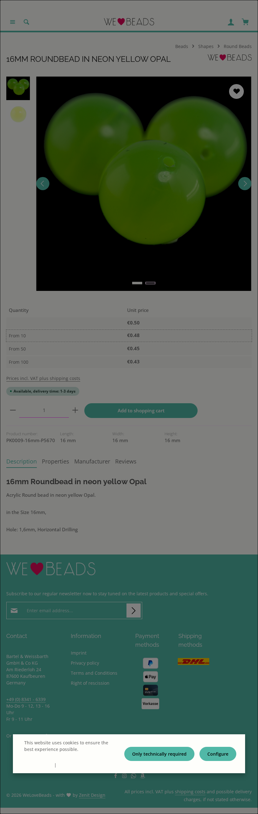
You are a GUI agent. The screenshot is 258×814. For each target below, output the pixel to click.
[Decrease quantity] (13, 410)
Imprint (79, 653)
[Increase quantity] (75, 410)
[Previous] (42, 183)
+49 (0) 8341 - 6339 (26, 699)
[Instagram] (125, 776)
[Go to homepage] (129, 22)
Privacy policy (85, 663)
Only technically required (159, 754)
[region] (129, 184)
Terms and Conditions (94, 673)
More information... (44, 756)
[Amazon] (142, 776)
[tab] (21, 461)
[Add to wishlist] (236, 91)
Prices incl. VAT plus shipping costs (43, 378)
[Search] (26, 22)
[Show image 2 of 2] (150, 283)
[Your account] (231, 22)
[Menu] (12, 22)
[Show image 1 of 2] (137, 283)
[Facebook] (116, 776)
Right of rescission (90, 683)
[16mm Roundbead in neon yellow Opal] (143, 184)
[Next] (244, 183)
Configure (217, 754)
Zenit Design (92, 795)
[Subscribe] (133, 610)
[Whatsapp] (134, 776)
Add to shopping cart (141, 410)
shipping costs (190, 792)
